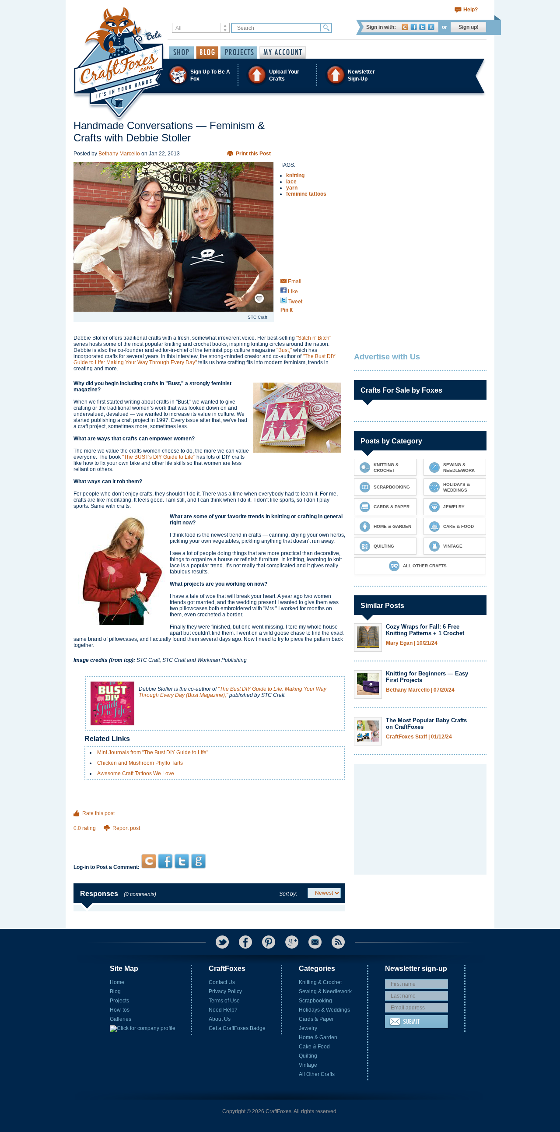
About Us (220, 1019)
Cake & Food (314, 1047)
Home (117, 982)
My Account (282, 52)
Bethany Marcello (119, 154)
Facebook (413, 27)
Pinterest (268, 942)
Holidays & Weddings (324, 1010)
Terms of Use (224, 1001)
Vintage (308, 1065)
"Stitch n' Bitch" (313, 338)
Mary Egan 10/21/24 (412, 643)
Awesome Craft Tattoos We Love (135, 773)
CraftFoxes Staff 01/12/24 (419, 737)
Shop (181, 52)
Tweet (294, 302)
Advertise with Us (387, 356)
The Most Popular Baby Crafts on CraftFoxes (426, 723)
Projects (119, 1001)
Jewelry (308, 1028)
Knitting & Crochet (320, 982)
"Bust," (284, 350)
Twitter (422, 27)
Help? (470, 10)
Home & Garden (318, 1037)
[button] (279, 75)
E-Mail (315, 942)
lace (291, 182)
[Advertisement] (209, 836)
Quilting (308, 1056)
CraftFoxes (405, 27)
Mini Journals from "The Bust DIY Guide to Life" (152, 752)
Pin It (286, 310)
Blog (115, 991)
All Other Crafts (317, 1074)
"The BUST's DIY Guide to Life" (158, 457)
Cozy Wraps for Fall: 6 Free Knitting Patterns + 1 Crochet (425, 629)
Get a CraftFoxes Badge (237, 1028)
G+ (291, 942)
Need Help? (223, 1010)
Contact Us (222, 982)
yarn (292, 188)
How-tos (120, 1010)
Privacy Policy (225, 991)
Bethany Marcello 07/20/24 (420, 690)
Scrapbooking (315, 1001)
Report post (126, 828)
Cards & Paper (316, 1019)
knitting (295, 175)
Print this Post (253, 154)
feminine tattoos (306, 194)
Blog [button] (207, 52)
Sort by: (288, 894)
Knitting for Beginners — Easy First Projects (427, 676)
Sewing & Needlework (325, 991)
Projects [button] (238, 52)
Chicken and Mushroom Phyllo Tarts (140, 763)
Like (292, 291)
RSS (338, 942)
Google (431, 27)
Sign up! (468, 27)
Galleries (120, 1019)
